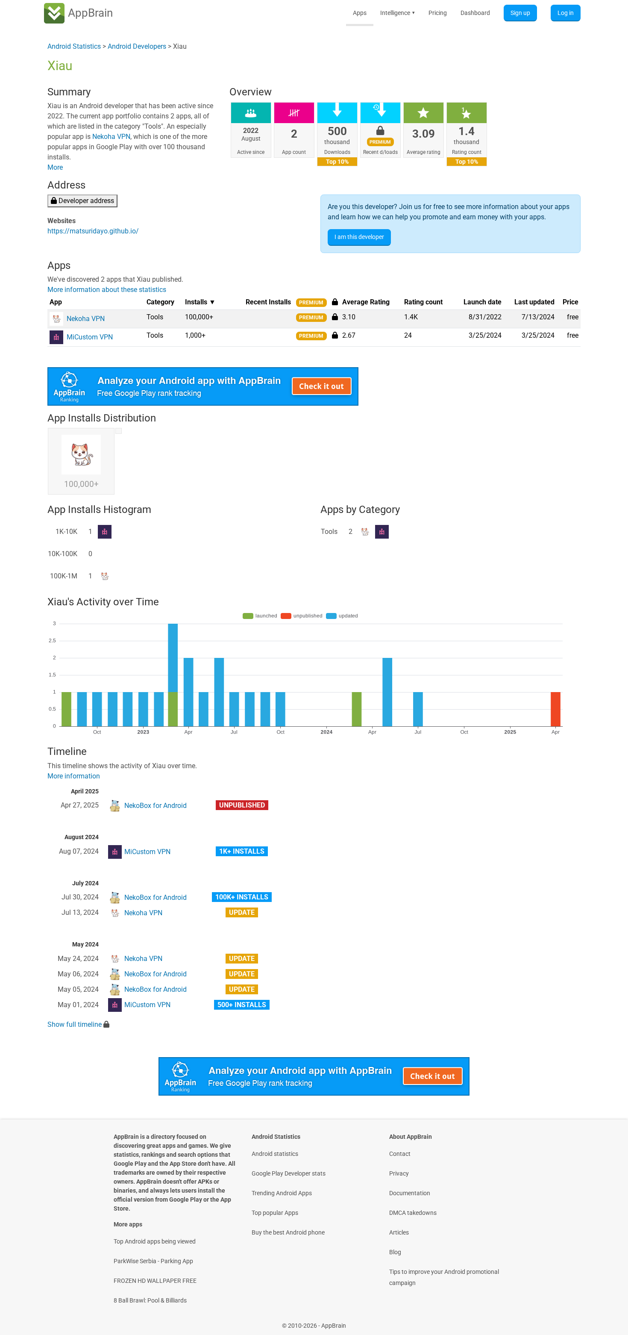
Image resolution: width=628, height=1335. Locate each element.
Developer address (85, 201)
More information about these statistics (106, 290)
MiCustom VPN (147, 852)
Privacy (399, 1173)
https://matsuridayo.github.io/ (93, 231)
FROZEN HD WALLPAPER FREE (155, 1280)
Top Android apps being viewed (155, 1241)
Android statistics (275, 1153)
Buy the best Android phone (288, 1232)
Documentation (409, 1193)
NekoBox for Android (155, 806)
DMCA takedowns (413, 1212)
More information (73, 776)
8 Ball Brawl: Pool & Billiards (150, 1300)
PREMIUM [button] (311, 303)
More (55, 167)
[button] (335, 316)
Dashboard (475, 12)
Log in (566, 12)
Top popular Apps (275, 1212)
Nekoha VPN (111, 137)
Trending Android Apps (282, 1193)
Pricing (437, 12)
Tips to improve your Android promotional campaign (444, 1277)
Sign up (520, 12)
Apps (360, 12)
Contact (400, 1153)
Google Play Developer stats (289, 1173)
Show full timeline (74, 1024)
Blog (395, 1252)
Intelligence (397, 12)
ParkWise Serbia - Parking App (153, 1261)
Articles (399, 1232)
